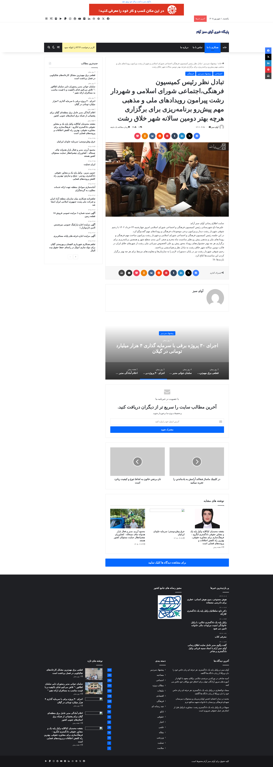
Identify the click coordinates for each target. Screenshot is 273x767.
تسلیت (161, 743)
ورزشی (160, 737)
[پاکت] (137, 136)
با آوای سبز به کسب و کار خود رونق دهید (136, 2)
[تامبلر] (174, 136)
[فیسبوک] (197, 136)
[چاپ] (121, 273)
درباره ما (184, 47)
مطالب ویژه (158, 685)
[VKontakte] (152, 136)
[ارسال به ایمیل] (210, 127)
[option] (167, 348)
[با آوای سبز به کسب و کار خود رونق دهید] (136, 9)
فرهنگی (190, 73)
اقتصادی (160, 696)
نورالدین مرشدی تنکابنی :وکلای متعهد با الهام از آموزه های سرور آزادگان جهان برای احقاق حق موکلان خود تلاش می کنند (200, 681)
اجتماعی (218, 73)
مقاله (161, 732)
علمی (161, 727)
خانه (225, 47)
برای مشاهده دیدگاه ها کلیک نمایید (167, 562)
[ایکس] (189, 136)
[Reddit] (160, 136)
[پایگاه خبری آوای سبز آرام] (212, 32)
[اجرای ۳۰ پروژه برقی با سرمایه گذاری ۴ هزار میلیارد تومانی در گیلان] (94, 703)
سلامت (160, 748)
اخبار (161, 722)
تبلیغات (160, 691)
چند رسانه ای (158, 706)
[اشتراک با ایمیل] (129, 273)
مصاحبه (160, 675)
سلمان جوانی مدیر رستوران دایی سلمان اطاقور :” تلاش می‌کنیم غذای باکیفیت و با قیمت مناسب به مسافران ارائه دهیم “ (64, 687)
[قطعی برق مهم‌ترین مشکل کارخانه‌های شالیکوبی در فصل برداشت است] (94, 674)
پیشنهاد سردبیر (209, 63)
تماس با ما (197, 47)
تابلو (162, 711)
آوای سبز (214, 127)
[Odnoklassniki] (145, 136)
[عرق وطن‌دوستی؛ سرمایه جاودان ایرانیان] (167, 518)
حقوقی (160, 717)
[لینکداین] (182, 136)
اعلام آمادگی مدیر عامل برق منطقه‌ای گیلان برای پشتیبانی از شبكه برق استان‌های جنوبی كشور (65, 716)
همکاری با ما (212, 47)
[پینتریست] (167, 136)
